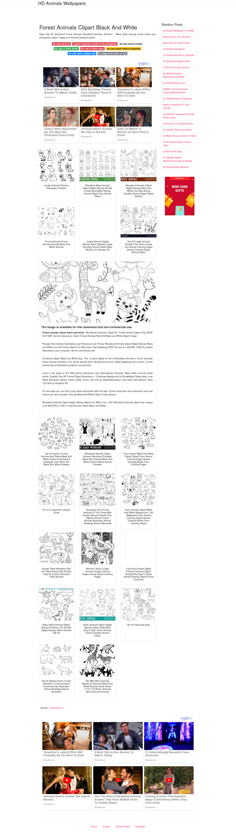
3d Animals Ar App (172, 151)
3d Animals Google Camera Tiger (177, 143)
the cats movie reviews (131, 43)
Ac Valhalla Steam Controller (177, 129)
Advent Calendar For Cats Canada (176, 106)
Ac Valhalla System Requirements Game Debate (177, 159)
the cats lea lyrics (61, 43)
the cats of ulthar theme (66, 48)
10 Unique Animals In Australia (178, 55)
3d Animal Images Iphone (176, 67)
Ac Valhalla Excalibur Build (176, 61)
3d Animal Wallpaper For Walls (178, 30)
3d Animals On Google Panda (178, 123)
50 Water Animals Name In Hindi (179, 135)
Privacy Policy (123, 826)
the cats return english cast (82, 53)
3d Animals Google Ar (174, 49)
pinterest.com (56, 707)
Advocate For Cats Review (176, 42)
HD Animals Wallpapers (62, 3)
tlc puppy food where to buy (112, 53)
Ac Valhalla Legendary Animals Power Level (178, 115)
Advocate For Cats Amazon (177, 36)
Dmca (94, 826)
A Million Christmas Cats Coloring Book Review (175, 90)
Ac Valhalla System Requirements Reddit (173, 75)
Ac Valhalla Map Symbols (175, 167)
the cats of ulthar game (92, 48)
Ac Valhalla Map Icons (174, 82)
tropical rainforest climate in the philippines (95, 43)
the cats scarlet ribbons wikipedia (123, 48)
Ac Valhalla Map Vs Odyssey (177, 98)
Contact (106, 826)
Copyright (140, 826)
